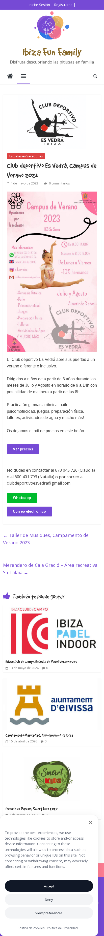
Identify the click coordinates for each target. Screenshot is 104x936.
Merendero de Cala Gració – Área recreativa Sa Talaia (50, 568)
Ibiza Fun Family (52, 52)
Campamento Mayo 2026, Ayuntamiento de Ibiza (39, 735)
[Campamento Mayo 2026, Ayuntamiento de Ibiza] (52, 681)
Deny (49, 899)
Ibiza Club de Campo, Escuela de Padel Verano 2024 (41, 661)
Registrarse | (64, 4)
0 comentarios (59, 183)
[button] (90, 822)
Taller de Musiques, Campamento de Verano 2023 (46, 539)
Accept (49, 886)
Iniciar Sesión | (41, 4)
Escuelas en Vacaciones (26, 156)
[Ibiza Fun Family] (10, 76)
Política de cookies (31, 928)
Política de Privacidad (62, 928)
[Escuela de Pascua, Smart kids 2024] (52, 755)
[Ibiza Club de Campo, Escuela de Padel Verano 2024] (52, 608)
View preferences (49, 913)
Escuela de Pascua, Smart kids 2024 (32, 808)
